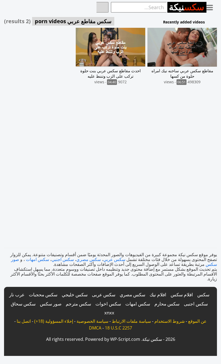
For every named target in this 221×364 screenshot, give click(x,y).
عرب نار (17, 294)
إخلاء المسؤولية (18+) (53, 321)
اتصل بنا (24, 321)
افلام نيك (158, 294)
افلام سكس (182, 294)
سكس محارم (166, 304)
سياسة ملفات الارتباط (131, 321)
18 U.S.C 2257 (118, 328)
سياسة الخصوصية (92, 321)
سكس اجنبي (62, 259)
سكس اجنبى (196, 304)
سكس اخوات (108, 304)
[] (102, 7)
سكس (203, 294)
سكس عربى (103, 294)
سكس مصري (88, 259)
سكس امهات (37, 259)
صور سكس (50, 304)
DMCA (95, 328)
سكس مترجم (78, 304)
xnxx (109, 313)
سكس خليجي (75, 294)
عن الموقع (197, 321)
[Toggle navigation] (211, 6)
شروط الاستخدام (169, 321)
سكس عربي (114, 259)
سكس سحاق (23, 304)
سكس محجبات (43, 294)
